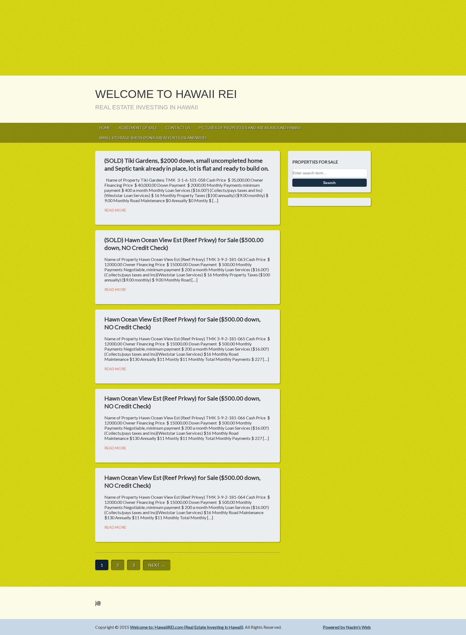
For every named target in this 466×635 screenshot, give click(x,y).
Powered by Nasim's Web (347, 627)
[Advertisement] (162, 38)
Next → (156, 565)
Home (105, 127)
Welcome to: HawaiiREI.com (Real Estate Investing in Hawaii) (186, 627)
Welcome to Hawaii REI (166, 94)
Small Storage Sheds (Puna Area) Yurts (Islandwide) (153, 137)
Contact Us (178, 127)
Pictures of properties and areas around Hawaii (249, 127)
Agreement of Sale (138, 127)
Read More (115, 210)
